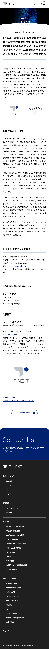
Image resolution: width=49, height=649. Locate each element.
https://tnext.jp (14, 334)
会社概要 (9, 512)
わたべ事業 (10, 561)
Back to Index (24, 413)
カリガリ (9, 605)
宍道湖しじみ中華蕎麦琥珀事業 (16, 565)
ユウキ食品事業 (11, 569)
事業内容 (6, 521)
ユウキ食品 (10, 622)
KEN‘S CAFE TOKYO (13, 588)
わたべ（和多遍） (12, 613)
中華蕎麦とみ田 (11, 583)
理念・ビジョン (9, 476)
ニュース (6, 631)
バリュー (9, 490)
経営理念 (9, 481)
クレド (8, 494)
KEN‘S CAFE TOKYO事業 (15, 535)
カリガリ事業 (10, 552)
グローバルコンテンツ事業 (15, 526)
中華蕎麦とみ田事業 (13, 531)
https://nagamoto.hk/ (17, 266)
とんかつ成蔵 (10, 592)
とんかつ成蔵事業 (12, 539)
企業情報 (6, 503)
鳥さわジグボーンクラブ (14, 596)
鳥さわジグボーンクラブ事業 (16, 544)
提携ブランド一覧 (10, 578)
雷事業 (8, 556)
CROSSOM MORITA (13, 600)
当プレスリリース (9, 397)
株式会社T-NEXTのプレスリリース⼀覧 (18, 400)
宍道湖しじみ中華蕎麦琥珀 (15, 618)
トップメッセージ (12, 508)
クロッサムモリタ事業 (13, 548)
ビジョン (9, 485)
